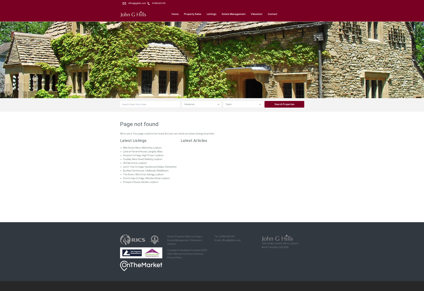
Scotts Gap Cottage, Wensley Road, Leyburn (146, 178)
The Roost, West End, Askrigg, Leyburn (143, 174)
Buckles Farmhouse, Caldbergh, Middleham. (146, 170)
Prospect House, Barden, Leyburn (140, 182)
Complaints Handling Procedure (184, 250)
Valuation (256, 14)
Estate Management (233, 14)
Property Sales (192, 14)
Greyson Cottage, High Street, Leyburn (143, 155)
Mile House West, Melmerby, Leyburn (142, 147)
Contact (272, 14)
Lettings (211, 14)
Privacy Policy (174, 257)
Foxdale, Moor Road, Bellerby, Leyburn (142, 159)
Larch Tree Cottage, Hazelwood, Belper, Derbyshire (150, 166)
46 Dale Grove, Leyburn (135, 163)
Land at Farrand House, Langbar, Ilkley (142, 151)
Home (175, 14)
